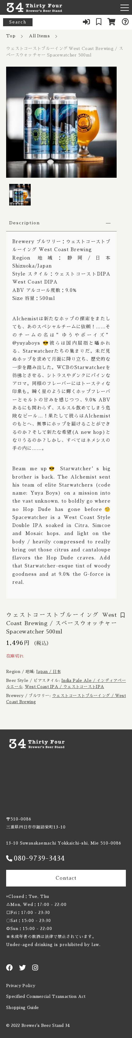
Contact (66, 878)
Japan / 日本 (48, 672)
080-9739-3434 (39, 858)
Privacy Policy (20, 986)
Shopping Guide (22, 1008)
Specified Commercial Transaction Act (46, 996)
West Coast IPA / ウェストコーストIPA (64, 687)
